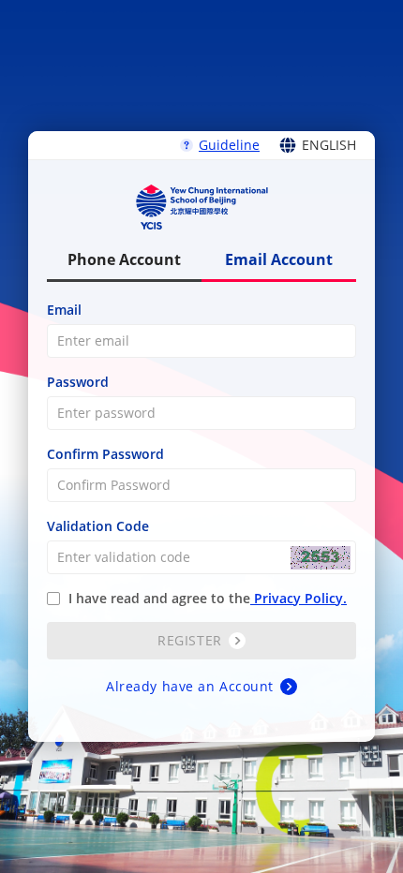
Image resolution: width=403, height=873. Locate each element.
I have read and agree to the (206, 598)
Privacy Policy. (298, 598)
